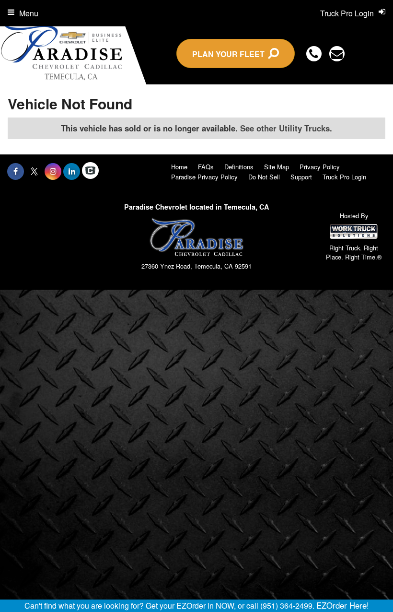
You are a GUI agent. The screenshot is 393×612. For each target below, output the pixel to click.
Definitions (239, 166)
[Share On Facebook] (15, 171)
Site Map (276, 166)
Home (179, 166)
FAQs (206, 166)
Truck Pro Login (344, 176)
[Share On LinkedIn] (71, 171)
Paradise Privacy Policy (204, 176)
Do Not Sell (264, 176)
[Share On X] (34, 171)
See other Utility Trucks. (286, 128)
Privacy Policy (320, 166)
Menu (28, 13)
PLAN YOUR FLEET (230, 53)
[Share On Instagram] (53, 171)
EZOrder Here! (342, 605)
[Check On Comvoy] (90, 171)
